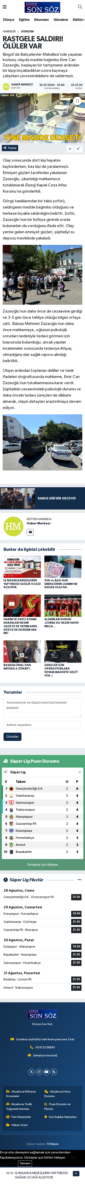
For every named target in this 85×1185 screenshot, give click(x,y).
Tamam (25, 1163)
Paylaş (12, 147)
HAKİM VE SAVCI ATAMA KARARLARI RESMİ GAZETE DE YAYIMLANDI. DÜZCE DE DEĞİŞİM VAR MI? (21, 626)
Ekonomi (41, 20)
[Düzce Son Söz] (42, 7)
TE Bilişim (53, 1144)
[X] (31, 1072)
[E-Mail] (30, 532)
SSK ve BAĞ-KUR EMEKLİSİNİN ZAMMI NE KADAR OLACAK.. (60, 584)
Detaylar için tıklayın (42, 864)
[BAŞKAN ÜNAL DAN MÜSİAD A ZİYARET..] (22, 651)
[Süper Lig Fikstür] (79, 880)
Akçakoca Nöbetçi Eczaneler (21, 1094)
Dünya (8, 20)
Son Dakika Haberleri (63, 1117)
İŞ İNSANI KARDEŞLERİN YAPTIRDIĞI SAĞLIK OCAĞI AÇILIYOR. (22, 584)
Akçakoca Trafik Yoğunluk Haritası (19, 1106)
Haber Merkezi (38, 523)
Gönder (12, 736)
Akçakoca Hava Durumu (57, 1094)
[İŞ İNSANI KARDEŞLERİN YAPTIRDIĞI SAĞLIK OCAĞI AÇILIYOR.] (22, 566)
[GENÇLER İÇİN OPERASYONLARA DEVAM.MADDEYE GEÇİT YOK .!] (63, 651)
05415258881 (45, 1047)
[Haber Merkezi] (13, 526)
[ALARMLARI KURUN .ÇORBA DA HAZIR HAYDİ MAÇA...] (63, 605)
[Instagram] (38, 1072)
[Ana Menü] (5, 7)
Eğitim (24, 20)
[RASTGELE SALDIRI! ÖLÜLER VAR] (42, 118)
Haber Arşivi (19, 1125)
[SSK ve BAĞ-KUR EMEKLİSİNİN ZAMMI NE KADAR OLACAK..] (63, 566)
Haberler (9, 31)
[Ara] (80, 7)
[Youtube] (46, 1072)
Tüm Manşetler (21, 1117)
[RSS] (53, 1072)
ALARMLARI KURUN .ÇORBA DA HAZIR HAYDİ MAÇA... (61, 623)
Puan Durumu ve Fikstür (57, 1106)
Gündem (60, 20)
